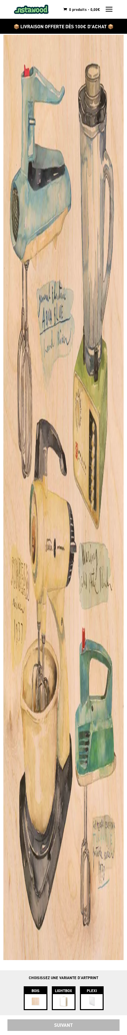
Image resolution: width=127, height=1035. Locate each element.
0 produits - (84, 9)
